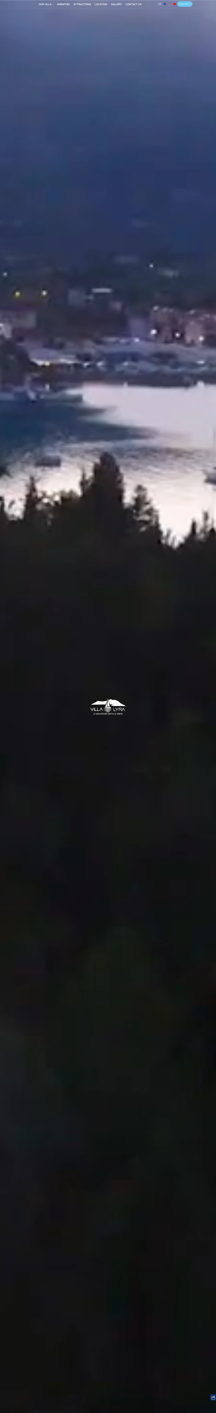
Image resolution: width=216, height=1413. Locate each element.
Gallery (116, 4)
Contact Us (134, 4)
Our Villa (45, 4)
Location (101, 4)
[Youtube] (174, 4)
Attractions (82, 4)
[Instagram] (169, 4)
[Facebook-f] (164, 4)
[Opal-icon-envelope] (159, 4)
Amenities (63, 4)
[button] (184, 4)
